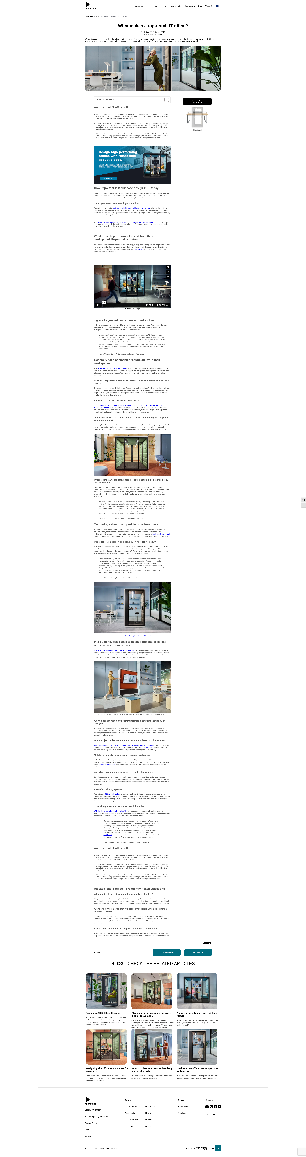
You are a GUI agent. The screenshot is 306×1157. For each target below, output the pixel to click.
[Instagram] (211, 1106)
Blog (200, 6)
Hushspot (149, 1127)
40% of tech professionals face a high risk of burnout (114, 650)
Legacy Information (93, 1110)
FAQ (87, 1130)
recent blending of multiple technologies (112, 368)
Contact (208, 6)
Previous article (168, 953)
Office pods (89, 16)
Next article (197, 953)
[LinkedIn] (215, 1106)
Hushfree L (150, 1113)
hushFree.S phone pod (161, 534)
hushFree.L (108, 835)
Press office (210, 1114)
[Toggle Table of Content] (165, 100)
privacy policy (111, 1148)
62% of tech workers (113, 794)
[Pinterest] (219, 1106)
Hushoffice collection (157, 6)
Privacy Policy (91, 1123)
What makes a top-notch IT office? (153, 25)
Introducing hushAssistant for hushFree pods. (142, 636)
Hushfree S (197, 130)
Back (98, 953)
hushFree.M (137, 249)
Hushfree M (150, 1107)
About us (139, 6)
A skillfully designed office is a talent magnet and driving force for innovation (125, 222)
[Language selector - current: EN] (218, 6)
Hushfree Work (131, 1120)
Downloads (130, 1113)
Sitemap (88, 1137)
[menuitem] (140, 6)
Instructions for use (133, 1107)
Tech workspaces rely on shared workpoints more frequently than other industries (124, 745)
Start (90, 1101)
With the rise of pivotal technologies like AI (110, 811)
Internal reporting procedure (96, 1117)
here (99, 938)
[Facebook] (207, 1106)
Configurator (176, 6)
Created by (190, 1148)
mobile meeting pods (107, 764)
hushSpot (149, 747)
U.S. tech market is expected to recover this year (131, 208)
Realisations (189, 6)
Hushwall (149, 1120)
